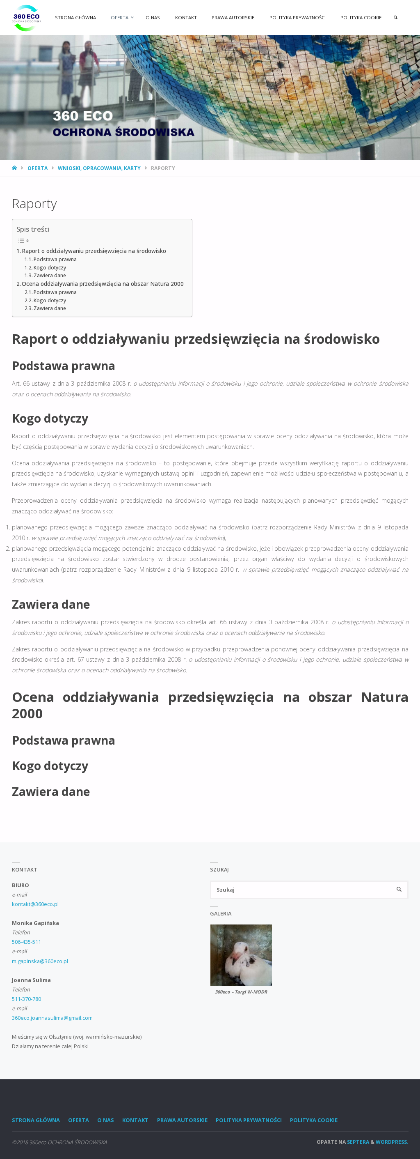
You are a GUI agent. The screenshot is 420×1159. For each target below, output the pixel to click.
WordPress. (392, 1141)
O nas (105, 1120)
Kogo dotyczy (50, 267)
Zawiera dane (50, 275)
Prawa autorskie (182, 1120)
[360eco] (27, 17)
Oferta (37, 168)
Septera (357, 1141)
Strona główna (36, 1120)
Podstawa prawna (55, 259)
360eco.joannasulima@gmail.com (52, 1017)
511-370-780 (26, 999)
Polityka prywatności (249, 1120)
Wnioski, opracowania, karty (99, 168)
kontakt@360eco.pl (35, 904)
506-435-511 (26, 941)
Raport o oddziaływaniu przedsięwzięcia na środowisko (94, 251)
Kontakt (135, 1120)
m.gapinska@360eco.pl (40, 961)
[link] (395, 17)
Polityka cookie (314, 1120)
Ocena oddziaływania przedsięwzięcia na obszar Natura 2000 (103, 283)
